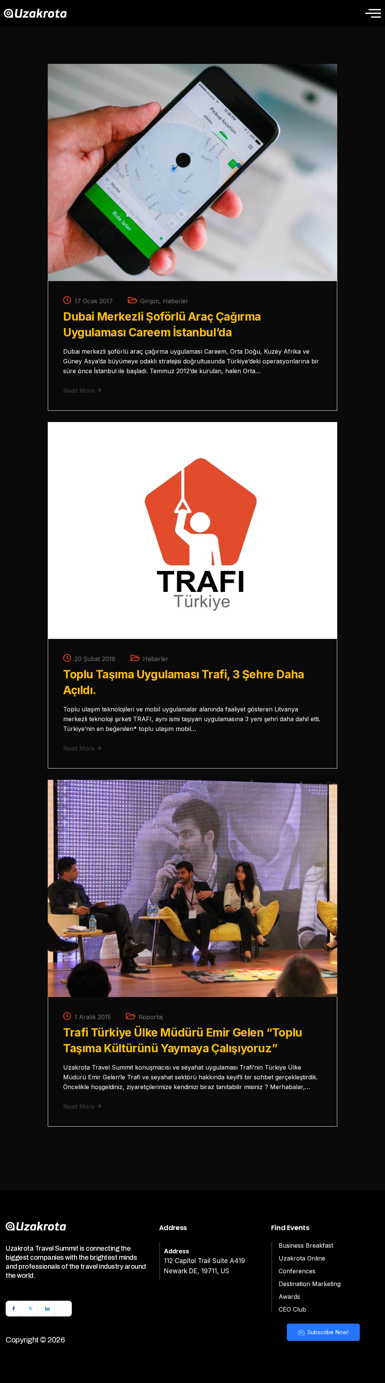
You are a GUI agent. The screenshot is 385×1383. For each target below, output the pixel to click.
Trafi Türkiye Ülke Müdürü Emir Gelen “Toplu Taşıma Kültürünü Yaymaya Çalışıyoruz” (182, 1040)
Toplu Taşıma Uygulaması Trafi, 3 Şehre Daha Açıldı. (183, 682)
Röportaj (150, 1017)
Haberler (175, 301)
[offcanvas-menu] (373, 13)
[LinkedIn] (47, 1308)
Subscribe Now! (327, 1332)
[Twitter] (30, 1308)
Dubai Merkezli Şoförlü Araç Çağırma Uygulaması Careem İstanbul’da (162, 324)
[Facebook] (13, 1308)
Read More (80, 390)
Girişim (149, 301)
